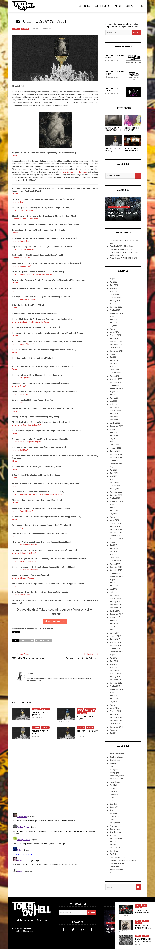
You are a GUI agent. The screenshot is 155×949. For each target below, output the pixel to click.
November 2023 (116, 382)
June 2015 (114, 699)
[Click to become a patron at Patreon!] (55, 621)
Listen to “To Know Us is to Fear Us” (26, 425)
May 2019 (113, 551)
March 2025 (114, 332)
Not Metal (113, 813)
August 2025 (115, 316)
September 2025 (116, 313)
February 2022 (115, 448)
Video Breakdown (116, 870)
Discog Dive (114, 770)
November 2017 (116, 608)
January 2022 (115, 451)
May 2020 (113, 514)
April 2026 (113, 291)
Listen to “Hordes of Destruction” (25, 219)
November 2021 (116, 457)
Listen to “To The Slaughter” (23, 249)
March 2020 (114, 520)
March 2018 (114, 595)
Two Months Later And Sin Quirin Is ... (82, 658)
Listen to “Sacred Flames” (22, 511)
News (144, 905)
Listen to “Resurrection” (21, 595)
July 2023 (113, 395)
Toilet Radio (114, 867)
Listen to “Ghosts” (19, 403)
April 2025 (113, 329)
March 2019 (114, 558)
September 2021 (116, 464)
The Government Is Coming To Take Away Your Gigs (143, 913)
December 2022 (116, 417)
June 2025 (114, 323)
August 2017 (115, 617)
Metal (80, 709)
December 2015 (116, 680)
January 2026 (115, 301)
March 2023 (114, 407)
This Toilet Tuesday (43, 640)
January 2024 (115, 376)
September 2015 (116, 689)
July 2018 (113, 583)
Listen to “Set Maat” (20, 450)
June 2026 (114, 285)
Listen (14, 291)
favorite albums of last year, (74, 172)
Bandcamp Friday (116, 757)
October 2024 (115, 348)
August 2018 (115, 580)
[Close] (117, 899)
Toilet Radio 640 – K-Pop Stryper (122, 246)
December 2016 (116, 642)
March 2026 (114, 295)
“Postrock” (31, 578)
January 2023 (115, 413)
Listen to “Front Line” (20, 394)
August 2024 (115, 354)
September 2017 (116, 614)
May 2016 (113, 664)
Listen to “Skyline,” (19, 578)
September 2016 (116, 652)
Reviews (138, 922)
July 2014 (113, 733)
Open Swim (25, 29)
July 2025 (113, 320)
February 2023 (115, 410)
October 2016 (115, 648)
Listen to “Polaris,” (19, 553)
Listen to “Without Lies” (21, 266)
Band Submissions (117, 754)
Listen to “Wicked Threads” (23, 344)
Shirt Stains (114, 851)
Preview (15, 233)
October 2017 (115, 611)
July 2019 (113, 545)
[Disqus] (55, 781)
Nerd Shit (113, 804)
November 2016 (116, 645)
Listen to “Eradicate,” (20, 322)
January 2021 (115, 489)
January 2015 (115, 714)
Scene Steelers (115, 848)
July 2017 (113, 620)
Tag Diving (114, 854)
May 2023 (113, 401)
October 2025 (115, 310)
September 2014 (116, 727)
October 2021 (115, 461)
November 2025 (116, 307)
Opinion (138, 907)
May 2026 (113, 288)
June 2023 (114, 398)
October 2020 (115, 498)
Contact (130, 6)
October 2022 (115, 423)
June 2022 (114, 436)
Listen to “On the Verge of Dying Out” (27, 442)
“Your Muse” (29, 210)
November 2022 (116, 420)
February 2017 (115, 636)
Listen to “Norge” (19, 386)
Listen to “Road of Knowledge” (24, 561)
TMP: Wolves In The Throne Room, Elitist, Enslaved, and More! (132, 150)
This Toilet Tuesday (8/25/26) (121, 249)
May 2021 (113, 476)
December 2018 (116, 567)
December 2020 (116, 492)
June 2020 (114, 511)
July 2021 (113, 470)
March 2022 (114, 445)
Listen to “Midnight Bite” (21, 377)
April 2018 (113, 592)
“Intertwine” (31, 553)
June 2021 (114, 473)
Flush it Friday (115, 782)
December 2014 (116, 717)
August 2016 (115, 655)
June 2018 (114, 586)
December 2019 (116, 529)
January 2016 (115, 677)
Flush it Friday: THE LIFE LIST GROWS (123, 258)
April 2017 (113, 630)
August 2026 (115, 279)
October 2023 (115, 385)
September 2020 (116, 501)
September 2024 (116, 351)
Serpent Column (27, 640)
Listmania (113, 791)
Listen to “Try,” (17, 210)
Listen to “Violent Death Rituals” (24, 544)
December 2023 (116, 379)
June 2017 (114, 623)
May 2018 (113, 589)
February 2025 (115, 335)
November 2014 (116, 721)
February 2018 (115, 598)
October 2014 (115, 724)
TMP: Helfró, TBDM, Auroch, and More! (28, 658)
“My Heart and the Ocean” (39, 322)
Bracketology (115, 760)
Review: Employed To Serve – (143, 941)
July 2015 (113, 696)
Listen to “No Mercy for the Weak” (25, 570)
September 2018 (116, 576)
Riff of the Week (116, 838)
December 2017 (116, 605)
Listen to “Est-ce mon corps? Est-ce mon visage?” (32, 274)
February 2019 (115, 561)
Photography (115, 823)
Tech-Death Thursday (118, 857)
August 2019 (115, 542)
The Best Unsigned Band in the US (123, 860)
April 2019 (113, 555)
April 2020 (113, 517)
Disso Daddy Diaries (117, 776)
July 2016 (113, 658)
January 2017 (115, 639)
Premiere (113, 826)
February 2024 (115, 373)
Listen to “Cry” (17, 202)
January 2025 (115, 338)
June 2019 (114, 548)
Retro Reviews (115, 832)
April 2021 (113, 479)
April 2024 (113, 367)
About (118, 6)
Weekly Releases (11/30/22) (87, 731)
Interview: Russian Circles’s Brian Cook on (113, 130)
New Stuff (16, 29)
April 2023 (113, 404)
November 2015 (116, 683)
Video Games (115, 873)
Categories (84, 6)
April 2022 (113, 442)
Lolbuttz (113, 798)
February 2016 (115, 674)
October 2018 (115, 573)
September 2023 (116, 388)
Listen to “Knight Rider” (21, 241)
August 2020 (115, 504)
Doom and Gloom (116, 779)
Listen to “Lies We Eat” (21, 258)
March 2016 (114, 670)
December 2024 (116, 341)
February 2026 (115, 298)
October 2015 (115, 686)
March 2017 (114, 633)
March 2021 (114, 482)
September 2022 (116, 426)
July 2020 (113, 508)
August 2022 (115, 429)
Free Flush (113, 785)
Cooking (113, 766)
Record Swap (115, 829)
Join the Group (102, 6)
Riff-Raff (113, 845)
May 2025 (113, 326)
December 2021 (116, 454)
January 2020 (115, 526)
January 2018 (115, 602)
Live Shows (114, 795)
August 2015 (115, 692)
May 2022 (113, 439)
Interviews (114, 788)
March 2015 (114, 708)
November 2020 (116, 495)
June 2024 (114, 360)
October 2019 (115, 536)
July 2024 (113, 357)
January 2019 (115, 564)
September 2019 (116, 539)
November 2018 (116, 570)
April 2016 (113, 667)
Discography (114, 773)
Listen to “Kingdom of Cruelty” (24, 299)
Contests (113, 763)
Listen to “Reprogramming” (23, 528)
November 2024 (116, 345)
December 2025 (116, 304)
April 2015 (113, 705)
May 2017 (113, 627)
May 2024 (113, 363)
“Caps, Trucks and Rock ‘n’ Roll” (50, 494)
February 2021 (115, 486)
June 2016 (114, 661)
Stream (15, 155)
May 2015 (113, 702)
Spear (36, 29)
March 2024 (114, 370)
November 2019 (116, 533)
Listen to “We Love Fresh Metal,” (25, 494)
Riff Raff (113, 842)
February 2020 (115, 523)
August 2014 (115, 730)
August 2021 (115, 467)
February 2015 (115, 711)
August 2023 (115, 392)
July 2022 (113, 432)
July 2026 (113, 282)
